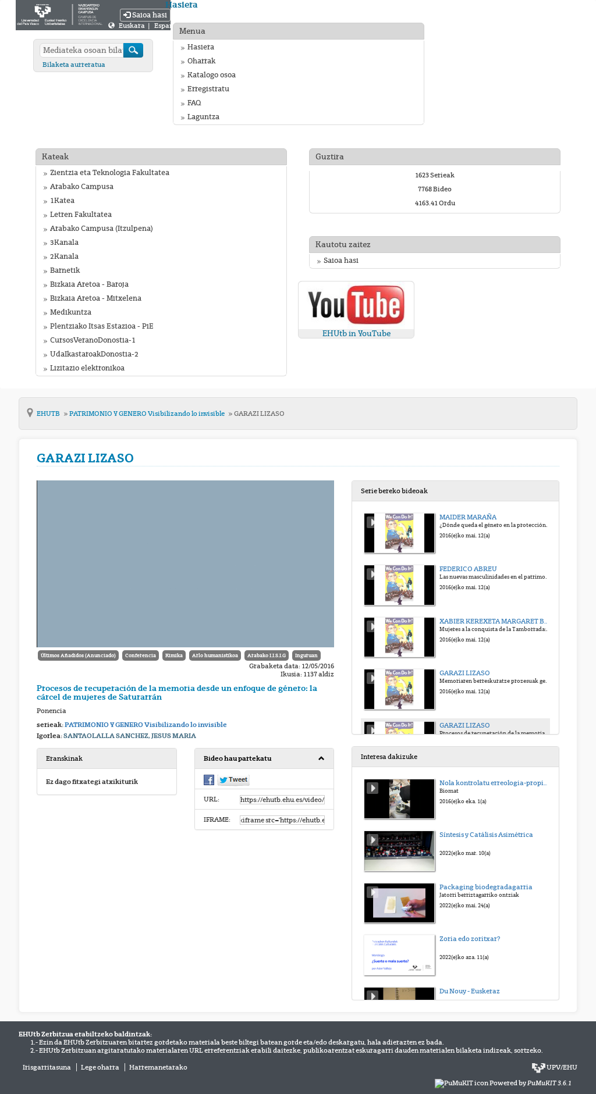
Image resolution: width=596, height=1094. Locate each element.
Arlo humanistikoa (215, 655)
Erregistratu (208, 89)
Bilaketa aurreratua (73, 64)
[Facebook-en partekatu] (209, 779)
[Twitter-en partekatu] (233, 780)
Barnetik (65, 270)
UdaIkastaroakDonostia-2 (94, 354)
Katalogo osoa (211, 75)
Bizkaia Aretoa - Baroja (89, 284)
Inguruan (306, 655)
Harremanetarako (158, 1067)
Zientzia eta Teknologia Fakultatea (109, 173)
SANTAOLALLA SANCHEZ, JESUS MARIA (129, 736)
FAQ (194, 103)
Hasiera (200, 47)
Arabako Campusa (81, 187)
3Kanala (64, 242)
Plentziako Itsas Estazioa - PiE (102, 326)
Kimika (174, 655)
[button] (264, 759)
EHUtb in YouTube (356, 333)
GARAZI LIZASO (259, 413)
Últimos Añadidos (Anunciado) (78, 655)
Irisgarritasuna (47, 1067)
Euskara (132, 26)
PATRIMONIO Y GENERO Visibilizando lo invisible (147, 413)
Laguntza (203, 117)
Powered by (530, 1083)
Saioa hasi (148, 15)
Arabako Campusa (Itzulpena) (101, 228)
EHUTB (49, 413)
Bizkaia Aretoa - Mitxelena (95, 298)
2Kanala (64, 256)
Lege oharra (100, 1067)
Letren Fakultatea (81, 215)
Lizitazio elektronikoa (87, 368)
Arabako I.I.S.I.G (266, 655)
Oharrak (201, 61)
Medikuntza (70, 312)
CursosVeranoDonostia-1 (93, 340)
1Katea (62, 201)
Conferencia (140, 655)
